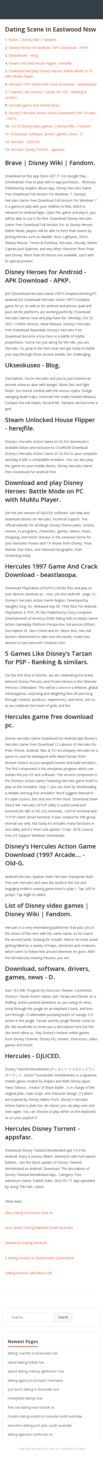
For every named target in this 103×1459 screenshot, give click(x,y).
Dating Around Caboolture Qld (28, 1273)
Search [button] (63, 1317)
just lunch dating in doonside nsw (33, 1389)
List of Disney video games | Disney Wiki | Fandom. (51, 126)
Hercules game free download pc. (35, 105)
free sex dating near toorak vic (31, 1407)
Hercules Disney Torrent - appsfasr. (38, 149)
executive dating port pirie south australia (40, 1425)
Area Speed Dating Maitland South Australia (39, 1227)
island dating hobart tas (26, 1362)
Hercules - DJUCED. (25, 141)
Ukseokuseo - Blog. (24, 55)
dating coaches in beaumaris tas (33, 1353)
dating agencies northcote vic (30, 1434)
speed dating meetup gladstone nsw (36, 1371)
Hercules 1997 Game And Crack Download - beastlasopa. (53, 84)
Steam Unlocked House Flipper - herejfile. (41, 63)
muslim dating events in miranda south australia (45, 1416)
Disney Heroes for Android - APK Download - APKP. (49, 47)
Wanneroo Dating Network (26, 1242)
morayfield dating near (25, 1398)
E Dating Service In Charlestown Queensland (39, 1258)
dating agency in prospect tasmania (35, 1380)
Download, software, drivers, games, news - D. (47, 134)
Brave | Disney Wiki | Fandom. (33, 39)
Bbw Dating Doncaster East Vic (29, 1212)
